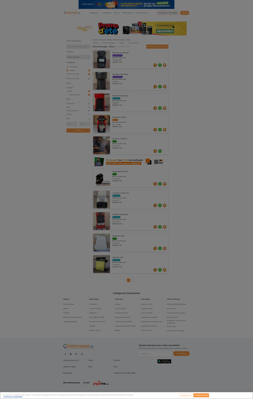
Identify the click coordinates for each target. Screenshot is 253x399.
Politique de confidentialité (13, 397)
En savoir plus (185, 395)
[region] (126, 395)
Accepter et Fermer (201, 395)
